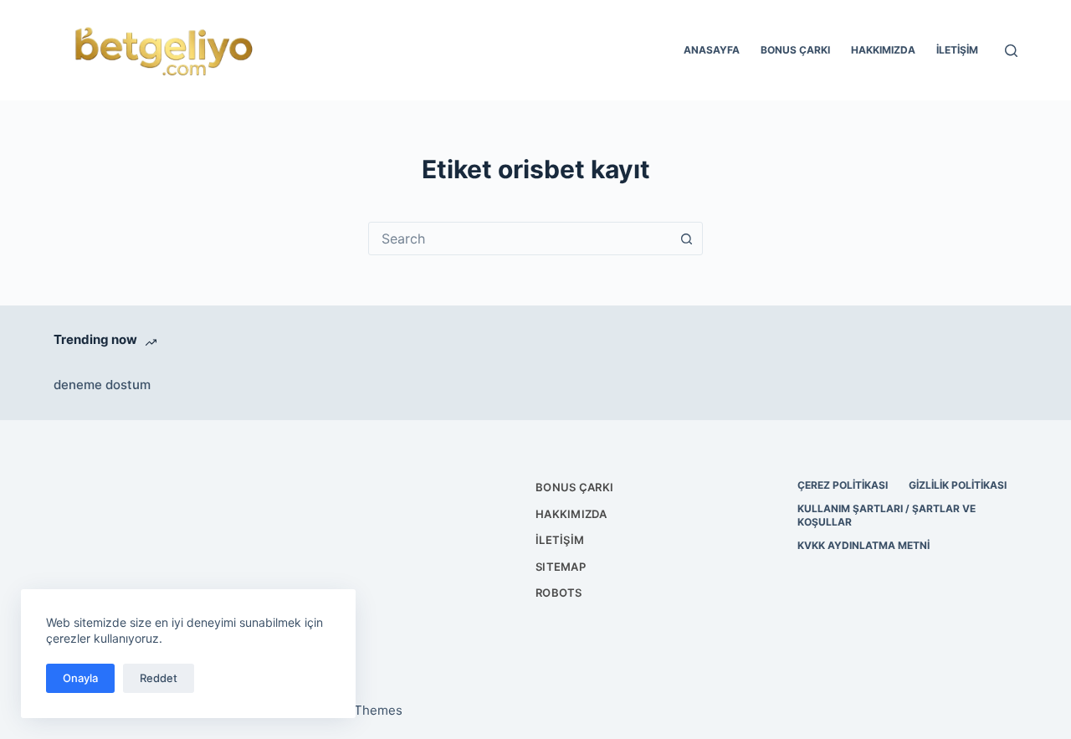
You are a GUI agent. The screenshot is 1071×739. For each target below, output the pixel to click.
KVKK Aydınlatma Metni (863, 545)
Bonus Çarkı (795, 50)
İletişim (957, 50)
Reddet (158, 678)
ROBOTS (559, 592)
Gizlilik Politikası (958, 485)
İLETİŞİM (560, 540)
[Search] (1011, 50)
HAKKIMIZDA (571, 514)
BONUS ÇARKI (574, 487)
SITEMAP (561, 566)
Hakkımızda (883, 50)
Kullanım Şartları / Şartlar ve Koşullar (886, 515)
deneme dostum (102, 385)
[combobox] (519, 238)
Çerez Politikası (842, 485)
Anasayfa (712, 50)
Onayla (80, 678)
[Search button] (686, 238)
